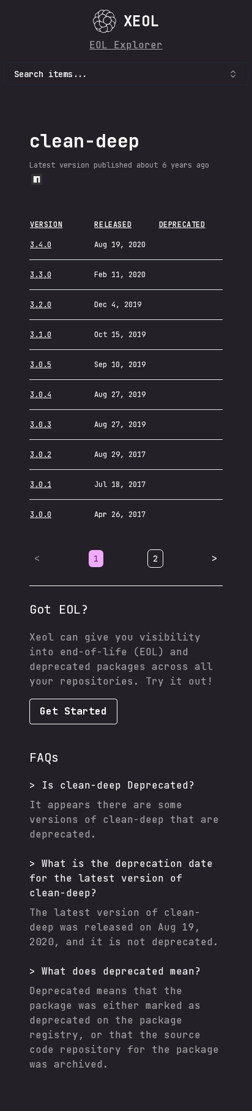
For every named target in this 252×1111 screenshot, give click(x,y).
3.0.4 (40, 394)
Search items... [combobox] (50, 74)
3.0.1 (40, 484)
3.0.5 (40, 365)
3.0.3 (40, 424)
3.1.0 (40, 335)
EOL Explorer (126, 45)
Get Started (73, 711)
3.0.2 (40, 454)
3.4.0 (40, 245)
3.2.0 (40, 305)
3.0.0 (40, 514)
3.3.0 (40, 275)
